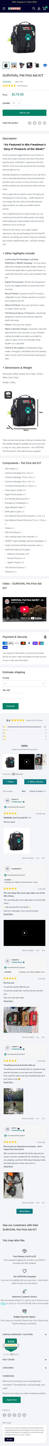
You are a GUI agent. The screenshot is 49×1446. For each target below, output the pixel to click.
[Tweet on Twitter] (39, 123)
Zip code (6, 690)
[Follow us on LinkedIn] (24, 1415)
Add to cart (25, 113)
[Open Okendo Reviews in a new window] (13, 774)
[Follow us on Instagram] (9, 1415)
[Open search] (33, 8)
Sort (24, 791)
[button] (15, 85)
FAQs (3, 1303)
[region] (24, 762)
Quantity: (6, 103)
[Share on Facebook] (29, 123)
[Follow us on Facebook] (4, 1415)
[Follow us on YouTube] (19, 1415)
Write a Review (38, 782)
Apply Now (12, 1400)
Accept (9, 1439)
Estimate (11, 706)
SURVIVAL (7, 82)
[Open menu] (4, 8)
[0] (44, 8)
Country (6, 678)
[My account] (39, 8)
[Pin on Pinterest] (34, 123)
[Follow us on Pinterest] (14, 1415)
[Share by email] (44, 123)
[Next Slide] (44, 762)
